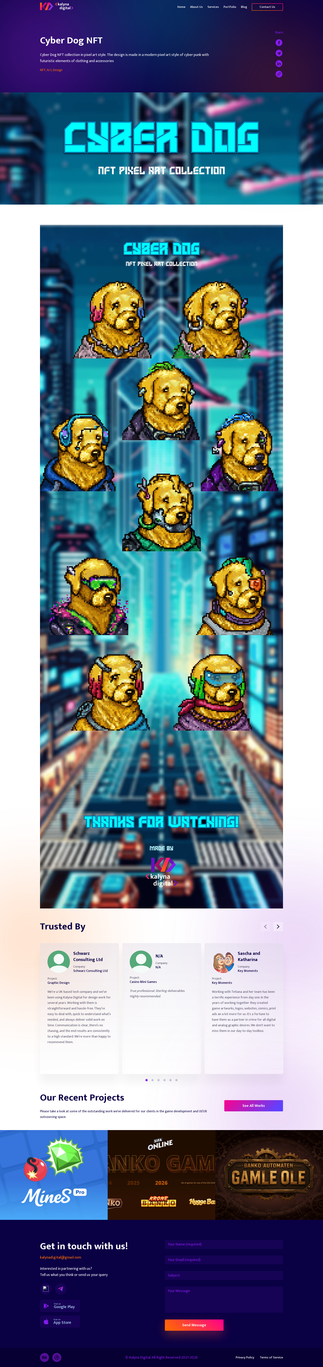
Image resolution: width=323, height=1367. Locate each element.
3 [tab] (158, 1080)
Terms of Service (271, 1357)
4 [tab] (164, 1080)
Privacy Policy (245, 1357)
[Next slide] (278, 926)
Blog (244, 7)
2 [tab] (152, 1080)
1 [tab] (146, 1080)
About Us (196, 7)
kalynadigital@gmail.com (60, 1257)
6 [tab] (176, 1080)
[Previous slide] (265, 926)
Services (213, 7)
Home (181, 7)
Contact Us (267, 7)
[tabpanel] (79, 1008)
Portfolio (230, 7)
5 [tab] (170, 1080)
